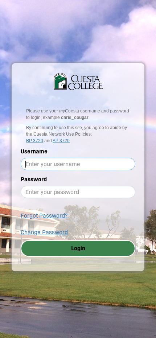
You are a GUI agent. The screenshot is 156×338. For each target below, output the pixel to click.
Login (78, 248)
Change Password (44, 232)
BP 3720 (34, 140)
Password (34, 179)
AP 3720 (61, 140)
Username (34, 151)
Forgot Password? (44, 215)
